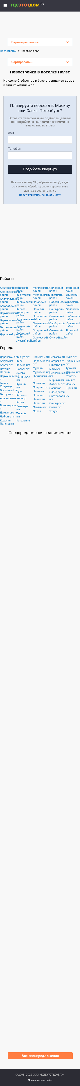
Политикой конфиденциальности (40, 195)
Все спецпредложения (40, 1056)
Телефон (14, 148)
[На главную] (32, 5)
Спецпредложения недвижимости (40, 433)
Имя (11, 133)
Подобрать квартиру (40, 169)
